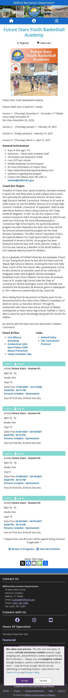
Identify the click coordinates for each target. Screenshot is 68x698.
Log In (20, 363)
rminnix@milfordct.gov (21, 180)
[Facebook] (17, 620)
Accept (24, 680)
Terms (6, 690)
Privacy (17, 690)
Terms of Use (13, 672)
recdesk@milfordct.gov (23, 599)
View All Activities (49, 548)
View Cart (45, 42)
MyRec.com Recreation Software (40, 695)
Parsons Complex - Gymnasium (21, 393)
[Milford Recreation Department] (34, 11)
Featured (9, 640)
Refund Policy (48, 337)
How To (61, 690)
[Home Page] (11, 21)
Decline (43, 680)
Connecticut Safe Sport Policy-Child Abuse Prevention (18, 347)
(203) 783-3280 (20, 602)
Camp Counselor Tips (20, 354)
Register (24, 42)
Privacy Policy (32, 672)
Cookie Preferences (34, 690)
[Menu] (56, 21)
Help (51, 690)
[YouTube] (51, 620)
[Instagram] (34, 620)
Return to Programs (22, 548)
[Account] (34, 21)
